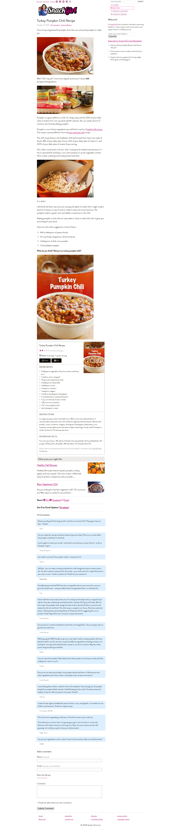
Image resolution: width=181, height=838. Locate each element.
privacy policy (122, 816)
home (41, 816)
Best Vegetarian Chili (47, 484)
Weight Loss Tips (120, 11)
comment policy (97, 819)
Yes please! (64, 507)
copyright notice (123, 819)
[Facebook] (60, 1)
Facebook (56, 500)
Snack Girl (113, 24)
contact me (69, 819)
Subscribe (39, 2)
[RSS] (67, 1)
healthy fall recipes (94, 129)
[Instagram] (70, 1)
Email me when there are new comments (55, 802)
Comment (41, 783)
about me (42, 819)
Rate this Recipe (44, 775)
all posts (94, 816)
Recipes (116, 8)
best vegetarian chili (77, 132)
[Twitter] (64, 1)
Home (115, 5)
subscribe (68, 816)
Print (46, 360)
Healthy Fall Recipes (47, 465)
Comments (55, 25)
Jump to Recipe (66, 25)
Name (39, 756)
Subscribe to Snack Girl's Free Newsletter (125, 40)
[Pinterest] (57, 1)
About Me (46, 2)
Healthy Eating (120, 14)
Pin (57, 360)
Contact (52, 2)
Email (66, 500)
